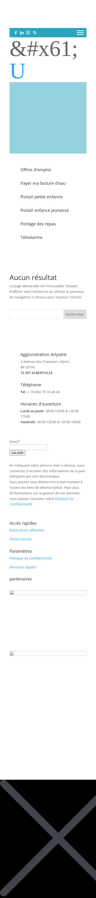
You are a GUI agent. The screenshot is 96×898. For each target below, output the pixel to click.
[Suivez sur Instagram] (57, 22)
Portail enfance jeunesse (45, 210)
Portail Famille (21, 539)
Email (14, 441)
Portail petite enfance (41, 196)
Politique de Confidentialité (31, 558)
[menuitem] (48, 71)
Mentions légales (23, 567)
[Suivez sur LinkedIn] (48, 22)
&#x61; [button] (44, 48)
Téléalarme (31, 237)
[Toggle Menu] (80, 32)
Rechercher (75, 314)
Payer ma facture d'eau (43, 183)
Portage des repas (38, 224)
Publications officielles (27, 530)
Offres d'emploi (36, 169)
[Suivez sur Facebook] (38, 22)
